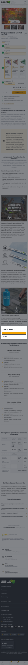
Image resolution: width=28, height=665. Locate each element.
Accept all (14, 332)
